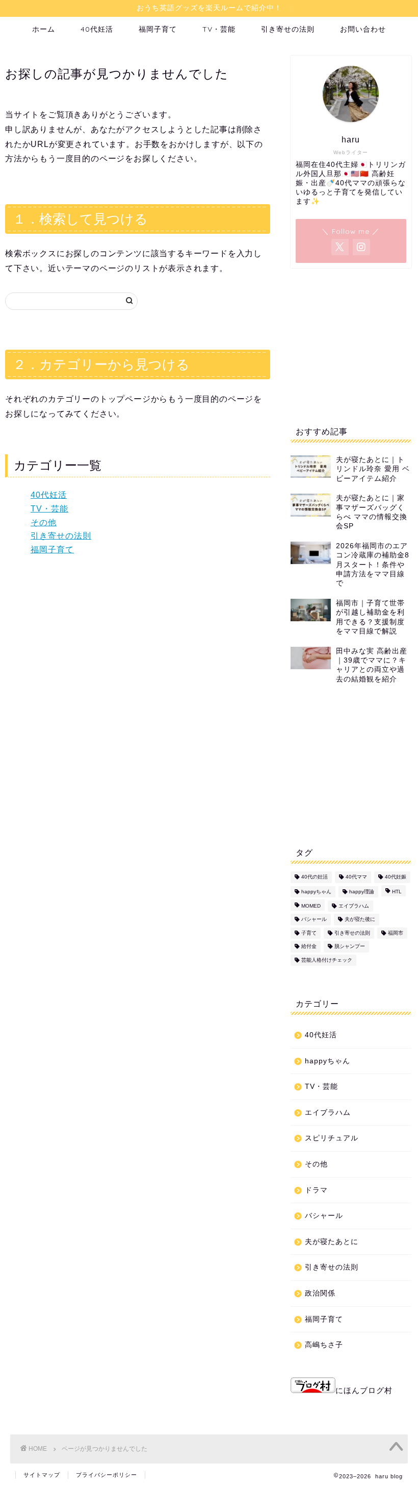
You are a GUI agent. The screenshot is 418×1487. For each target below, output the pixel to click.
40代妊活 (97, 29)
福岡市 (395, 933)
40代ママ (356, 877)
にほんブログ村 (364, 1390)
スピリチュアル (331, 1138)
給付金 (309, 946)
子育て (309, 933)
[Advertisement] (351, 345)
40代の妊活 (314, 877)
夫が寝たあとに (331, 1242)
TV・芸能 (219, 29)
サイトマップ (41, 1475)
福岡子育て (158, 29)
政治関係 (320, 1293)
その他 (44, 522)
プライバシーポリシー (106, 1475)
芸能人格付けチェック (326, 960)
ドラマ (316, 1190)
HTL (397, 891)
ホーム (43, 29)
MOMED (311, 906)
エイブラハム (353, 906)
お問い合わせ (363, 29)
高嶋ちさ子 (324, 1345)
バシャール (314, 919)
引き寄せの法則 (288, 29)
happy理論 (361, 891)
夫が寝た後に (360, 919)
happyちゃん (316, 891)
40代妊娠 (395, 877)
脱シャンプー (349, 946)
